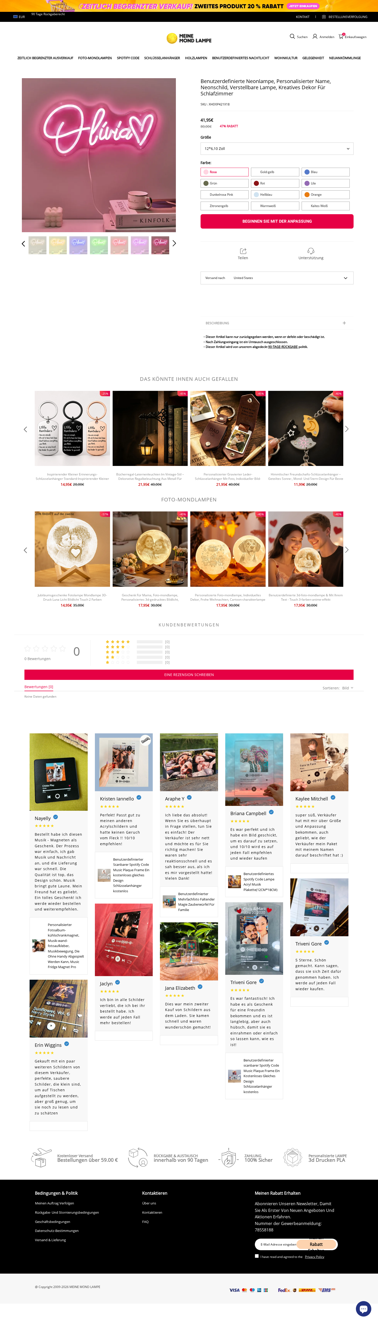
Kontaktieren (152, 1212)
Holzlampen (196, 58)
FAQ (145, 1221)
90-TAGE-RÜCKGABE (283, 347)
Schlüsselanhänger (162, 58)
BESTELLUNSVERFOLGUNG (343, 17)
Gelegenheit (313, 58)
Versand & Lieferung (50, 1240)
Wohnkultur (286, 58)
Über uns (149, 1203)
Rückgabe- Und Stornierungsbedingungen (67, 1212)
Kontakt (303, 17)
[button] (34, 154)
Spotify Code (128, 58)
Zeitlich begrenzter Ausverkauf (45, 58)
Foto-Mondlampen (95, 58)
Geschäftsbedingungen (52, 1221)
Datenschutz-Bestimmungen (57, 1230)
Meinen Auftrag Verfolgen (54, 1203)
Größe (206, 137)
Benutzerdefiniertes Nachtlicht (240, 58)
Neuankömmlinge (345, 58)
